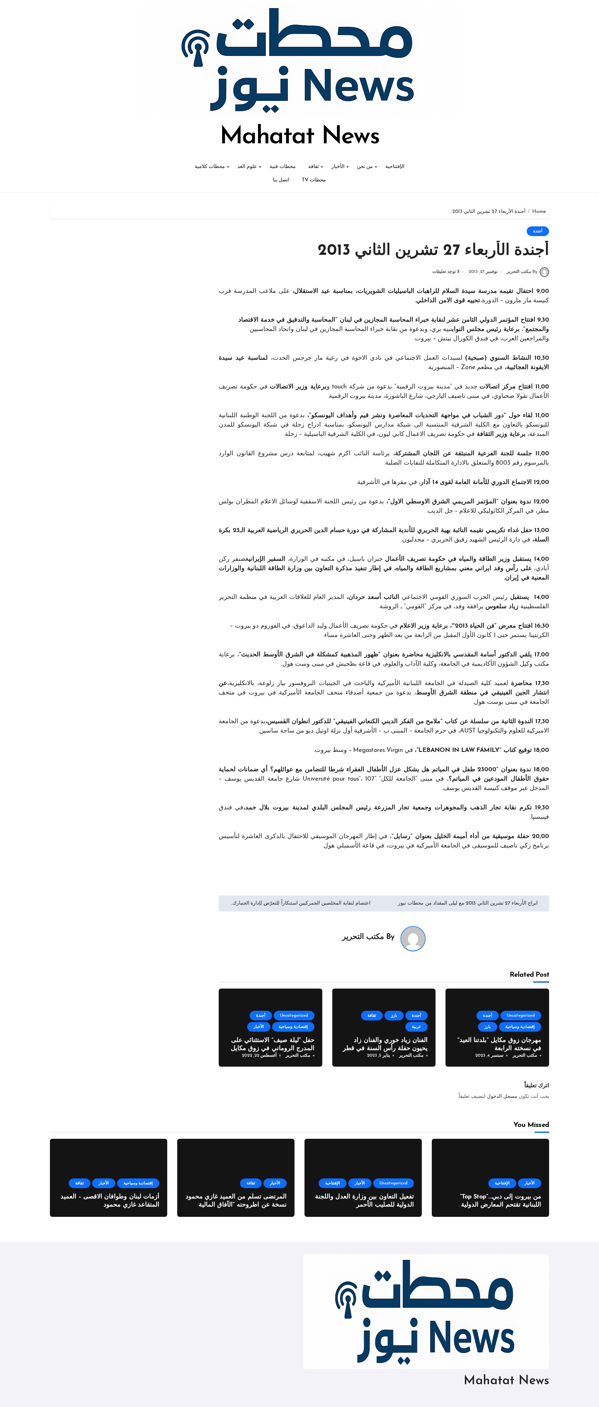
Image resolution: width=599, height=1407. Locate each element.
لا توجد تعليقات (446, 271)
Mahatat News (299, 137)
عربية (416, 1027)
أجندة (538, 231)
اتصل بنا (281, 180)
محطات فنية (283, 166)
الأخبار (337, 166)
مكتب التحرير (363, 937)
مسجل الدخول (502, 1096)
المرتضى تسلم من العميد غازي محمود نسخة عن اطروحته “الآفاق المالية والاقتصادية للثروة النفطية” (236, 1205)
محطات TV (314, 180)
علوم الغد (247, 166)
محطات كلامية (210, 166)
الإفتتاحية (394, 166)
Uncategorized (521, 1016)
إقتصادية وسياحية (520, 1027)
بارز (488, 1027)
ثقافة (313, 166)
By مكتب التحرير (522, 271)
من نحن (365, 166)
